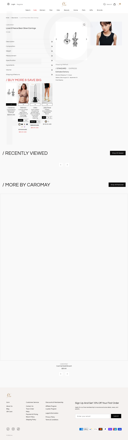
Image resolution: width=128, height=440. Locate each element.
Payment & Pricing (32, 414)
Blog (7, 409)
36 (48, 117)
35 (44, 117)
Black (33, 121)
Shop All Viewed (118, 153)
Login (13, 4)
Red (39, 121)
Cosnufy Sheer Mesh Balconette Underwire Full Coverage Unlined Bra (23, 113)
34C (26, 120)
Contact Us (29, 406)
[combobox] (107, 4)
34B (20, 120)
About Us (9, 406)
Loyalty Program (51, 409)
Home (7, 17)
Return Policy (30, 417)
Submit (116, 416)
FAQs (27, 411)
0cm (11, 435)
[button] (29, 41)
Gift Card (9, 411)
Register (20, 4)
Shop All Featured (117, 184)
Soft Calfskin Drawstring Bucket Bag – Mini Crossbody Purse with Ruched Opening (35, 114)
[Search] (104, 4)
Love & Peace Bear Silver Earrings (29, 17)
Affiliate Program (51, 406)
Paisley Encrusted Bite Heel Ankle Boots (47, 112)
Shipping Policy (31, 419)
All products (15, 17)
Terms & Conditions (52, 419)
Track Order (30, 409)
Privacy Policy (50, 417)
